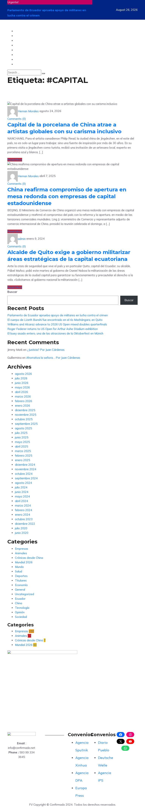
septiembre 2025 (26, 424)
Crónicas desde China (29, 558)
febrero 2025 (23, 455)
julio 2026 (21, 378)
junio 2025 (21, 437)
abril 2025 (21, 446)
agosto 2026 (23, 374)
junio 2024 (21, 492)
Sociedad (22, 54)
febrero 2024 (23, 510)
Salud (19, 59)
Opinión (21, 40)
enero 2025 (22, 460)
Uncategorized (24, 594)
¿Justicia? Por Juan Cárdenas (46, 350)
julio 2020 (21, 528)
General (20, 589)
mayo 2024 (22, 496)
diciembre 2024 (25, 464)
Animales (21, 553)
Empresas (21, 548)
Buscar (12, 292)
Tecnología (23, 45)
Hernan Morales (28, 111)
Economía (21, 585)
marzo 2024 (23, 505)
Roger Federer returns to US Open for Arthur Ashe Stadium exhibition (52, 329)
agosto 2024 (23, 483)
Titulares (21, 580)
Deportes (22, 50)
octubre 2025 (23, 419)
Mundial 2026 (23, 562)
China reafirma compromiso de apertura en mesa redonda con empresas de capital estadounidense (66, 196)
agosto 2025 (23, 428)
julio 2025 (21, 433)
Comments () (16, 119)
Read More (14, 159)
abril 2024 (21, 501)
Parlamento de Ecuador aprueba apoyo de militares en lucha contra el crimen (57, 315)
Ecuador (21, 31)
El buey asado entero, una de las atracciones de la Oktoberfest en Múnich (55, 333)
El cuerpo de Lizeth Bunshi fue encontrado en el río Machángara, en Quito (55, 320)
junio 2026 (21, 383)
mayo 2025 (22, 442)
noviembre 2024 (25, 469)
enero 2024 (22, 514)
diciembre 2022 (25, 523)
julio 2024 (21, 487)
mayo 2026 (22, 387)
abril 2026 (21, 392)
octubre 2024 (23, 474)
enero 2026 (22, 405)
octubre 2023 (23, 519)
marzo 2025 (23, 451)
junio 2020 (21, 533)
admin (22, 239)
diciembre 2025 (25, 410)
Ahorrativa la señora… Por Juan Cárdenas (53, 357)
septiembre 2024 (26, 478)
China (19, 64)
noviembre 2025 (25, 414)
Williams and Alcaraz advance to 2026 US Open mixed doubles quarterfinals (57, 324)
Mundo (20, 36)
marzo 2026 (23, 396)
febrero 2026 (23, 401)
